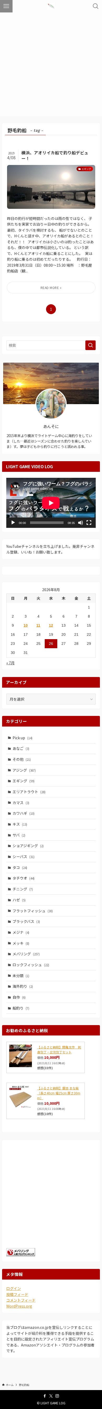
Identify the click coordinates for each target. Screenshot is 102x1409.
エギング (24, 780)
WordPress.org (19, 1306)
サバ (19, 835)
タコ (20, 867)
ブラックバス (26, 921)
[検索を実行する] (90, 345)
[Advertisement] (51, 65)
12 (51, 625)
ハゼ (19, 899)
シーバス (24, 856)
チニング (23, 889)
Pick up (22, 737)
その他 (22, 759)
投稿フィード (17, 1294)
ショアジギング (28, 845)
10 (26, 625)
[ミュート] (80, 522)
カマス (21, 802)
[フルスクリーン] (89, 522)
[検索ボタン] (95, 6)
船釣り (21, 1008)
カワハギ (24, 813)
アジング (24, 770)
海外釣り (23, 986)
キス (20, 824)
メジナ (21, 932)
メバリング (26, 953)
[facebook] (44, 1396)
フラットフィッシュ (33, 910)
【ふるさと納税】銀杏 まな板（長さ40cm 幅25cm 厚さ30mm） (58, 1093)
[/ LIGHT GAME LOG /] (51, 6)
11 (38, 625)
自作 (19, 997)
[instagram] (57, 1396)
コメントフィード (21, 1300)
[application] (51, 503)
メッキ (21, 943)
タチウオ (24, 878)
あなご (21, 748)
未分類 (21, 975)
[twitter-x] (51, 1396)
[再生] (13, 522)
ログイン (13, 1288)
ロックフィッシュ (31, 964)
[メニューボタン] (6, 6)
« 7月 (10, 662)
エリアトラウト (29, 791)
